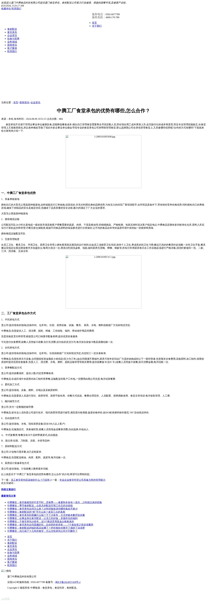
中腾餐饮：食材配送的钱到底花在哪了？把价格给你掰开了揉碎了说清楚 (46, 528)
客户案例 (12, 48)
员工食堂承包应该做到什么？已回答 (30, 480)
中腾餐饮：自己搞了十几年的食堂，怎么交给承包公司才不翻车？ (42, 531)
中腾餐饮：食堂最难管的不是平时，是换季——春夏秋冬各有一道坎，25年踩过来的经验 (54, 502)
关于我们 (97, 26)
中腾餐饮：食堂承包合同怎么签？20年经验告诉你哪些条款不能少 (42, 508)
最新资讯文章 (8, 496)
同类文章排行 (8, 489)
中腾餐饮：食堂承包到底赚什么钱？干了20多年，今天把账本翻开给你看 (46, 515)
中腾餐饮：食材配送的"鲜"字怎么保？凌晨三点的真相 (36, 512)
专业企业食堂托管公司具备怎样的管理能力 (82, 480)
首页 (94, 22)
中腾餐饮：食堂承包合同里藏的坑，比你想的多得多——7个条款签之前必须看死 (50, 524)
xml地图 (5, 599)
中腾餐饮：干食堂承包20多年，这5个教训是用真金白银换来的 (40, 521)
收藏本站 (6, 8)
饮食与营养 (13, 38)
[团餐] (15, 22)
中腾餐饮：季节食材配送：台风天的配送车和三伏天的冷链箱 (40, 505)
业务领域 (12, 42)
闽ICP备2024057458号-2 (67, 582)
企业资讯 (12, 35)
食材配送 (12, 29)
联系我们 (16, 8)
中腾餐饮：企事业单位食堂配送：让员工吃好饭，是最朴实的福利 (42, 518)
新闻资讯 (12, 45)
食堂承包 (12, 32)
